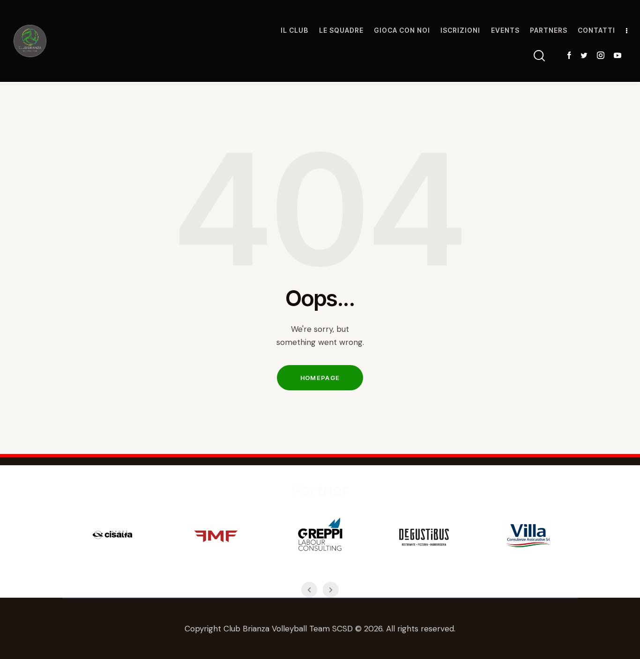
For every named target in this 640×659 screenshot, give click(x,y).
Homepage (320, 377)
